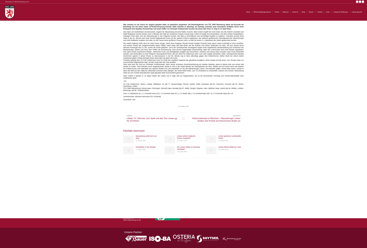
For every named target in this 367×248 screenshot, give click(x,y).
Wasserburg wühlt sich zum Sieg (146, 137)
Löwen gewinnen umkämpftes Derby (229, 137)
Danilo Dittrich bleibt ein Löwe (229, 147)
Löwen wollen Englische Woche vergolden (186, 137)
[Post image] (128, 139)
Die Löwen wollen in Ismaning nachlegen (188, 148)
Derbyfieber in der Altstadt (145, 147)
